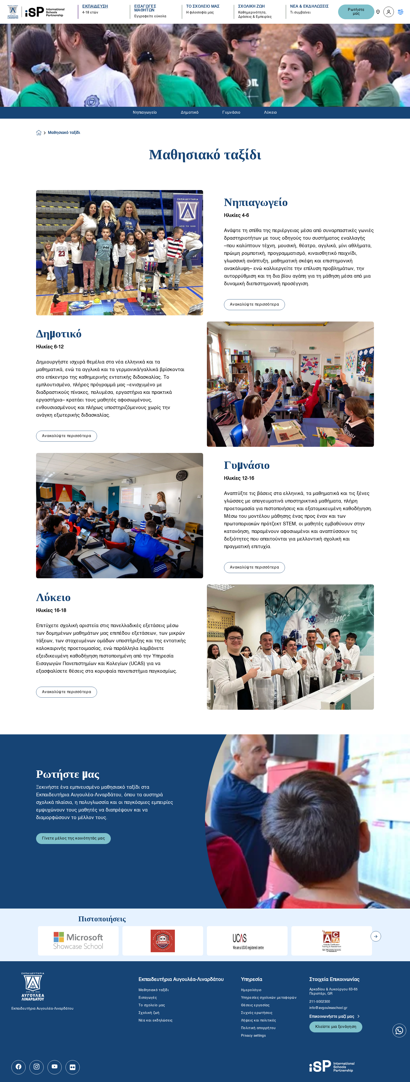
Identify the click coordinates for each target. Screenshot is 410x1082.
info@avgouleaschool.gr (328, 1008)
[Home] (36, 12)
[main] (205, 553)
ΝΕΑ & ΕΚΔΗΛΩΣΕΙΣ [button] (309, 7)
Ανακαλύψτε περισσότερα (254, 305)
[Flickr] (72, 1067)
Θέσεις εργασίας (255, 1005)
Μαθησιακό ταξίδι (154, 990)
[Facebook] (18, 1067)
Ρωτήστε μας (356, 12)
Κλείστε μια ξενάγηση (335, 1027)
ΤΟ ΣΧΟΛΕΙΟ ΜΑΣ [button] (202, 7)
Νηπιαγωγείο (145, 113)
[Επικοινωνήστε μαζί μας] (378, 12)
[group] (78, 941)
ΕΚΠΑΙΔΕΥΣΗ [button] (95, 7)
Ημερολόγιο (251, 990)
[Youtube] (54, 1067)
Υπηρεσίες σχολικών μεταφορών (269, 997)
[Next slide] (376, 936)
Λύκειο (270, 113)
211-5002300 (319, 1001)
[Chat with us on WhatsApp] (399, 1030)
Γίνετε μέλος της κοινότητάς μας (73, 838)
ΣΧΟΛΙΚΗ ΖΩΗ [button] (251, 7)
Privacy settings (253, 1035)
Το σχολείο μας (152, 1005)
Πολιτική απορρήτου (258, 1028)
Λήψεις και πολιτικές (258, 1020)
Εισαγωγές (148, 997)
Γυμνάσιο (231, 113)
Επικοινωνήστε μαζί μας (332, 1017)
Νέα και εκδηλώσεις (156, 1020)
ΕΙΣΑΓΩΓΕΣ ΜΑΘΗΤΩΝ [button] (145, 8)
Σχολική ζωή (149, 1013)
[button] (389, 12)
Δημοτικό (190, 113)
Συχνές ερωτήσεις (257, 1013)
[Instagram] (36, 1067)
